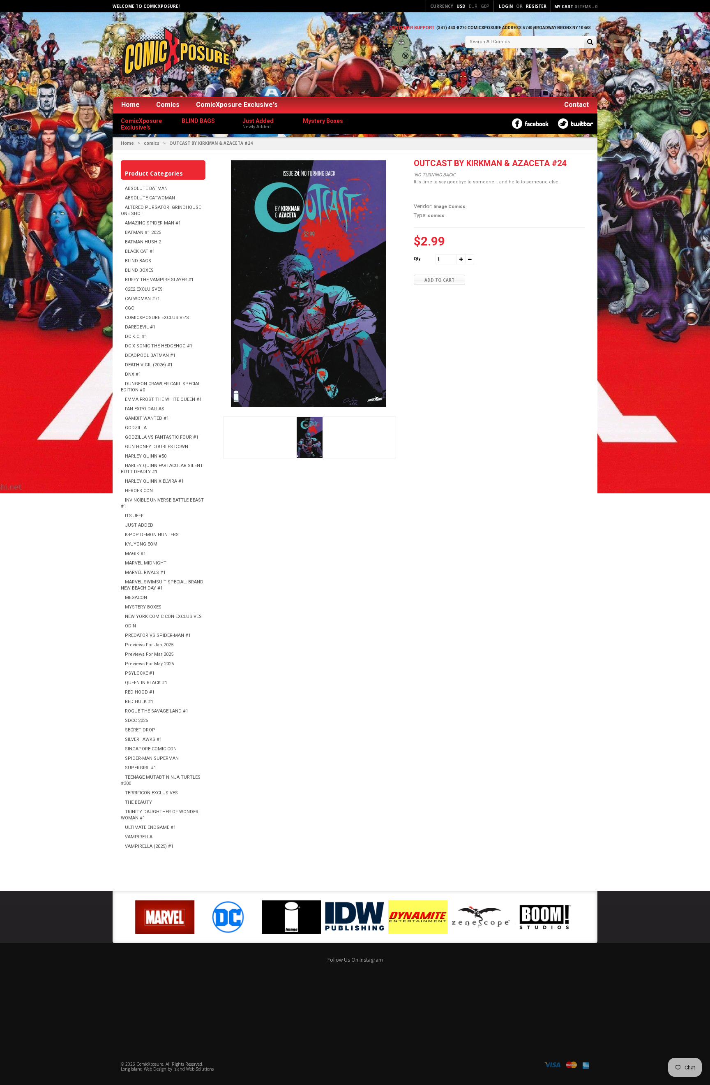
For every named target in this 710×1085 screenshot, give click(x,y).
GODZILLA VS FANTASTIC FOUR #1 (161, 437)
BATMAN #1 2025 (143, 232)
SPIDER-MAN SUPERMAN (152, 758)
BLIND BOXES (139, 270)
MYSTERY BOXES (143, 607)
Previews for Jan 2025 (149, 645)
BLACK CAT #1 (140, 251)
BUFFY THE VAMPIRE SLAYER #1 (159, 279)
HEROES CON (139, 490)
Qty (417, 259)
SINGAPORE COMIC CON (151, 749)
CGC (129, 308)
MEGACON (136, 597)
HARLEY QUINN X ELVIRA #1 (154, 481)
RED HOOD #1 (139, 692)
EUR (473, 6)
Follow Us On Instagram (355, 959)
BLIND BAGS (138, 261)
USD (461, 6)
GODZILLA (136, 427)
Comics (168, 105)
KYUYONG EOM (141, 544)
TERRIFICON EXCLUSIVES (151, 793)
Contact (576, 105)
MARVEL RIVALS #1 (145, 572)
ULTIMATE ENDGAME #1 (150, 827)
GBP (485, 6)
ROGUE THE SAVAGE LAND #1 (156, 711)
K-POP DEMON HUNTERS (152, 534)
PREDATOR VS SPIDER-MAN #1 (158, 635)
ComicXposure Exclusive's (237, 105)
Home (130, 105)
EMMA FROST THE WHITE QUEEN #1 (163, 399)
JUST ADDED (139, 525)
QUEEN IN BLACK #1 (146, 682)
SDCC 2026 (136, 720)
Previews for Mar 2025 (149, 654)
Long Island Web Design (143, 1069)
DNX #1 (133, 374)
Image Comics (449, 206)
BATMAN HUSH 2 (143, 242)
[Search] (590, 42)
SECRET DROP (140, 730)
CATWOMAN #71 (142, 298)
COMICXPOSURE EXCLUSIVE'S (157, 317)
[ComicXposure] (174, 55)
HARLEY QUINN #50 (145, 456)
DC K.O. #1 (136, 336)
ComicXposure (149, 1064)
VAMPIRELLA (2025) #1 (149, 846)
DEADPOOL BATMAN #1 (150, 355)
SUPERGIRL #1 (140, 767)
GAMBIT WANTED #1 (147, 418)
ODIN (130, 626)
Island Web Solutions (193, 1069)
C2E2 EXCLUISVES (144, 289)
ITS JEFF (134, 515)
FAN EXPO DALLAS (144, 409)
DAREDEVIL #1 (140, 327)
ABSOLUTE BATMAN (146, 188)
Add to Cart (439, 280)
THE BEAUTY (138, 802)
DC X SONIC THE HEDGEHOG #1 (158, 346)
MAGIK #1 (135, 553)
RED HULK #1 (139, 701)
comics (151, 143)
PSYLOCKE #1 (139, 673)
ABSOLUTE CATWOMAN (150, 198)
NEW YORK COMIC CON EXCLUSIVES (163, 616)
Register (536, 6)
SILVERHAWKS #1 (143, 739)
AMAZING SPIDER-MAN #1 (153, 223)
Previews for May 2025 (149, 663)
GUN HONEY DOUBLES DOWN (156, 446)
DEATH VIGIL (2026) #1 (149, 365)
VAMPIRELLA (138, 837)
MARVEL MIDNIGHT (145, 563)
